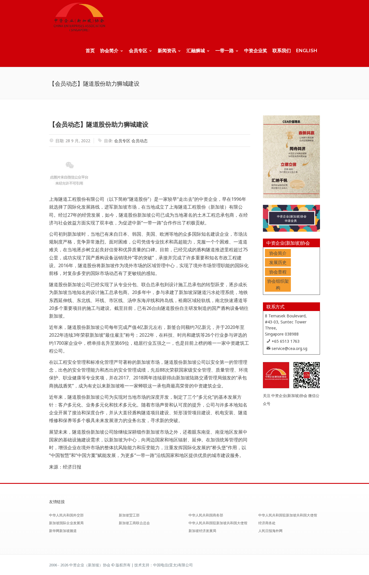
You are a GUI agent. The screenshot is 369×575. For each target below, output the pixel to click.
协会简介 (109, 50)
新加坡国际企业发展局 (66, 522)
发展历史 (278, 262)
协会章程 (278, 272)
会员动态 (139, 140)
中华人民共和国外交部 (66, 515)
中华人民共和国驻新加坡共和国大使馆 (218, 522)
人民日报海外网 (270, 530)
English (306, 50)
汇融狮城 (196, 50)
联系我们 (281, 50)
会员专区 (138, 50)
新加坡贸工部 (129, 515)
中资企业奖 (255, 50)
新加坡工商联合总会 (134, 522)
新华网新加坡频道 (63, 530)
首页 (90, 50)
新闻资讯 (167, 50)
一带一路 (224, 50)
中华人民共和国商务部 (206, 515)
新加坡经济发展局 (202, 530)
